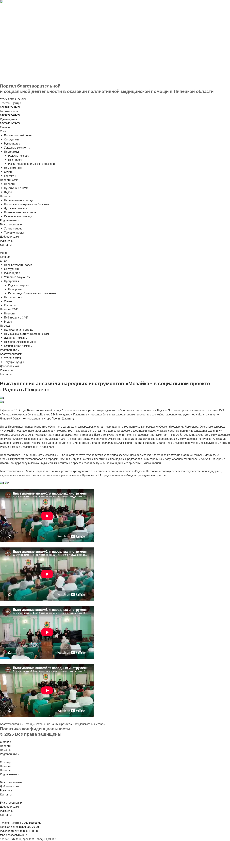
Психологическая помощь (20, 212)
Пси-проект (15, 160)
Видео (8, 192)
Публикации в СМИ (16, 188)
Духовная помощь (15, 208)
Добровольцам (9, 236)
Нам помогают (13, 168)
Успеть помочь (13, 228)
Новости (9, 184)
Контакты (10, 176)
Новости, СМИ (9, 180)
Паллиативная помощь (18, 200)
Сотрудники (11, 139)
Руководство (12, 143)
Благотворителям (11, 224)
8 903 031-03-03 (28, 831)
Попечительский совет (18, 135)
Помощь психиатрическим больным (26, 204)
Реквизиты (6, 240)
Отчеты (8, 172)
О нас (3, 131)
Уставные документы (17, 147)
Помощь (5, 196)
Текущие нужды (14, 232)
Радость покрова (18, 155)
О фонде (5, 742)
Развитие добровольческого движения (32, 164)
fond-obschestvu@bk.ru (14, 835)
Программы (11, 151)
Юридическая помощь (18, 216)
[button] (115, 253)
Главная (5, 127)
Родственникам (9, 220)
